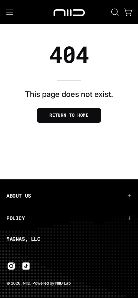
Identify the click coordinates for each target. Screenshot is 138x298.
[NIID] (69, 12)
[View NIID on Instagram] (11, 266)
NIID (26, 283)
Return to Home (69, 115)
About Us (18, 195)
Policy (15, 218)
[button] (114, 12)
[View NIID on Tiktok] (26, 266)
